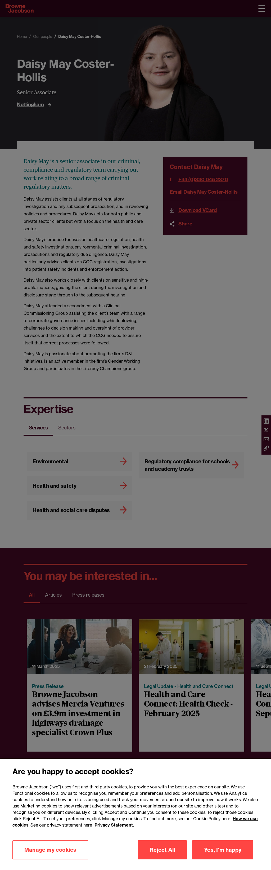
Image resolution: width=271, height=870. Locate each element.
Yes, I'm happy (222, 849)
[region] (135, 814)
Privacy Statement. (114, 825)
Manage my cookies (50, 849)
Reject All (162, 849)
